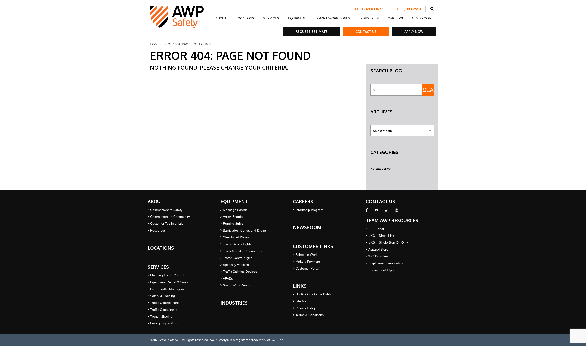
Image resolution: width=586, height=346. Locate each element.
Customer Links (369, 9)
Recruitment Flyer (381, 270)
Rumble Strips (233, 223)
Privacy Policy (305, 308)
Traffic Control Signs (237, 258)
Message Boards (235, 210)
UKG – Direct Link (381, 235)
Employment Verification (385, 263)
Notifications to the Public (314, 294)
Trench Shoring (161, 316)
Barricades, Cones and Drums (245, 230)
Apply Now (413, 31)
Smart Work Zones (333, 18)
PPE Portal (376, 229)
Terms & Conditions (310, 315)
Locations (245, 18)
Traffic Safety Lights (237, 244)
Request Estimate (312, 31)
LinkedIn (387, 211)
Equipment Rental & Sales (169, 282)
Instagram (396, 211)
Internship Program (309, 210)
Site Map (302, 301)
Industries (369, 18)
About (221, 18)
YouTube (376, 211)
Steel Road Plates (236, 237)
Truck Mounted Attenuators (242, 251)
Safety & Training (162, 296)
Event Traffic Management (169, 289)
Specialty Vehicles (236, 265)
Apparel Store (378, 249)
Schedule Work (306, 254)
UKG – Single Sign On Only (388, 242)
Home (155, 44)
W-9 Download (379, 256)
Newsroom (421, 18)
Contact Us (366, 31)
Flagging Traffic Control (167, 275)
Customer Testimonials (166, 223)
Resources (158, 230)
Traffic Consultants (163, 309)
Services (271, 18)
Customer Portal (307, 268)
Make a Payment (308, 261)
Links (300, 286)
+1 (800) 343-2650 (407, 9)
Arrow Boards (233, 216)
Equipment (297, 18)
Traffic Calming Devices (240, 271)
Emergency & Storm (164, 323)
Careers (395, 18)
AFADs (228, 278)
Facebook (367, 211)
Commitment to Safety (166, 210)
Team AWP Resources (392, 220)
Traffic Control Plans (164, 303)
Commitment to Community (170, 216)
